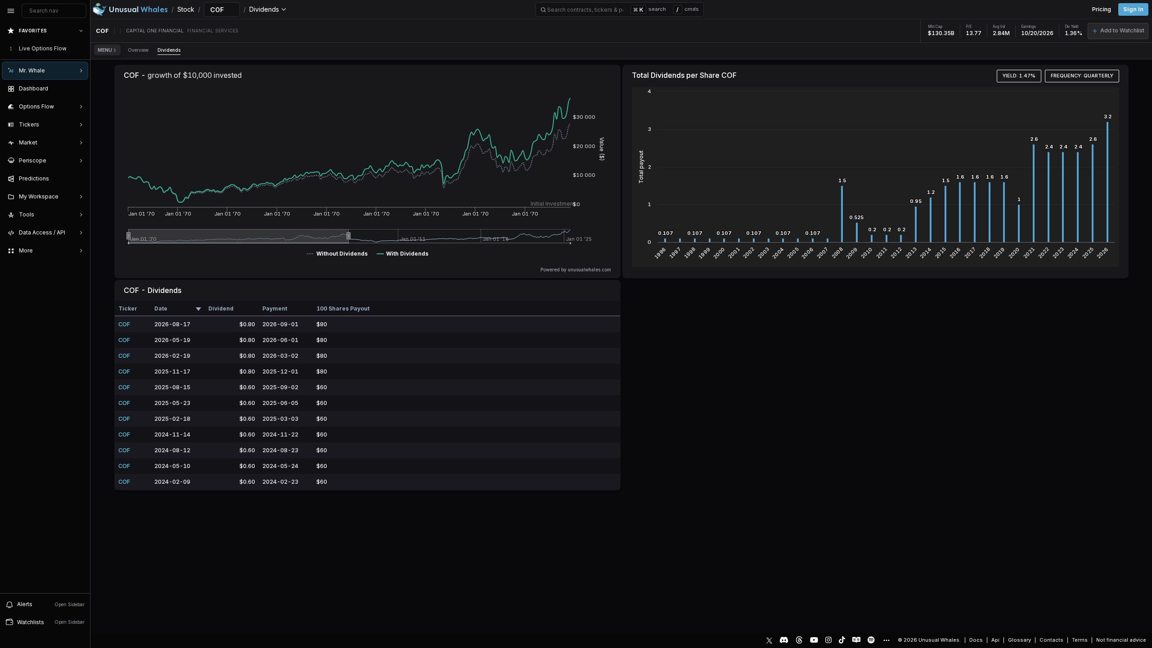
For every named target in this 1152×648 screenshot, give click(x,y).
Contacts (1051, 640)
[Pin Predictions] (79, 179)
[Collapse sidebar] (11, 11)
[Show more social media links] (886, 640)
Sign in (1133, 9)
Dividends (169, 50)
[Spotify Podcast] (871, 639)
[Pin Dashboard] (79, 89)
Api (995, 640)
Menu (105, 50)
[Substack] (856, 639)
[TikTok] (842, 639)
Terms (1080, 640)
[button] (1118, 31)
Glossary (1019, 640)
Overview (138, 50)
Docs (976, 640)
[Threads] (799, 639)
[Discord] (783, 639)
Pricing (1101, 9)
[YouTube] (814, 639)
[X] (769, 639)
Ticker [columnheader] (127, 308)
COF (124, 324)
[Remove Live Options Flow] (82, 48)
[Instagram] (828, 639)
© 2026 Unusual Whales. (929, 640)
